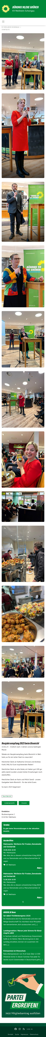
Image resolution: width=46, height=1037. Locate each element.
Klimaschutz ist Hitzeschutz (14, 951)
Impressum (24, 1034)
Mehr (39, 868)
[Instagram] (19, 1029)
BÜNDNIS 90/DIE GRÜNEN (25, 7)
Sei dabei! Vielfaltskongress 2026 (16, 915)
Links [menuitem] (28, 1029)
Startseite (6, 30)
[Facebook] (15, 1029)
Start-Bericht (7, 796)
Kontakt (10, 1034)
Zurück (24, 803)
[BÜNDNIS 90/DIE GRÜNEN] (6, 9)
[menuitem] (10, 1034)
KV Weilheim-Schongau (11, 27)
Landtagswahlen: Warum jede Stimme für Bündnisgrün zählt (22, 931)
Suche (17, 1034)
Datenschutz (34, 1034)
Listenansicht (9, 803)
